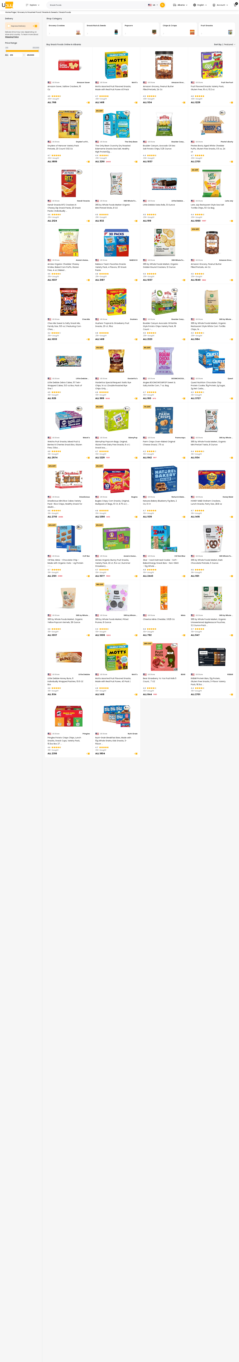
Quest (230, 378)
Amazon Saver (83, 82)
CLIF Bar (86, 556)
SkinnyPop (132, 438)
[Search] (162, 5)
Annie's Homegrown (83, 260)
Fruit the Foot (227, 82)
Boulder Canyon (178, 142)
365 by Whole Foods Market (226, 319)
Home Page (10, 12)
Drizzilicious (84, 497)
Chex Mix (86, 319)
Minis (183, 615)
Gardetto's (132, 378)
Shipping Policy (12, 37)
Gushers (133, 319)
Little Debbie (84, 674)
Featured (228, 44)
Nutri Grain (132, 734)
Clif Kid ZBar (179, 556)
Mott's (134, 82)
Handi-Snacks (83, 201)
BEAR (183, 674)
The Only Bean (131, 142)
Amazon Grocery (178, 82)
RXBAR (230, 674)
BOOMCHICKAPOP (178, 378)
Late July (229, 201)
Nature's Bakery (178, 497)
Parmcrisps (180, 438)
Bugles (134, 497)
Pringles (86, 734)
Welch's (86, 438)
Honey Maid (228, 497)
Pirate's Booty (227, 142)
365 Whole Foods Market (130, 201)
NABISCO (133, 260)
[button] (180, 5)
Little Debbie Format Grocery (178, 201)
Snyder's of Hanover (83, 142)
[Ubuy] (7, 5)
